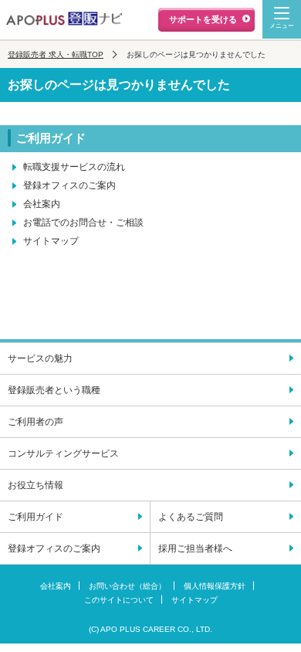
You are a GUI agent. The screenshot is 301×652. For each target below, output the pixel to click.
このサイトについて (119, 600)
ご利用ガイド (35, 516)
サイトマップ (51, 241)
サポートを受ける (203, 19)
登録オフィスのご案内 (69, 185)
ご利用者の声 (35, 421)
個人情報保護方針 (214, 586)
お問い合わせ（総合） (127, 586)
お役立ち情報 (35, 485)
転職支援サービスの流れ (74, 166)
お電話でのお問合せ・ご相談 (83, 222)
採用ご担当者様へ (195, 548)
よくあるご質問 (190, 516)
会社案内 (41, 204)
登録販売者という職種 (54, 390)
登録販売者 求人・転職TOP (55, 54)
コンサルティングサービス (63, 453)
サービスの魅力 (40, 358)
